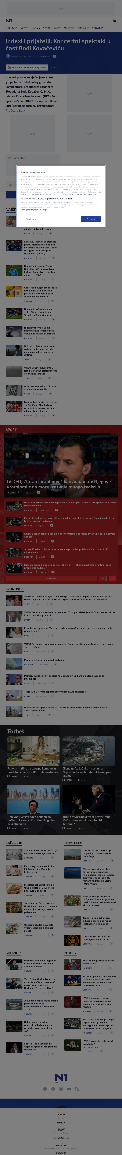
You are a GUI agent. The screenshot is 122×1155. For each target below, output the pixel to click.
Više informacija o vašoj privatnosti (82, 194)
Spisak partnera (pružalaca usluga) (34, 210)
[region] (61, 196)
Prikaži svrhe (31, 219)
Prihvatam (91, 219)
